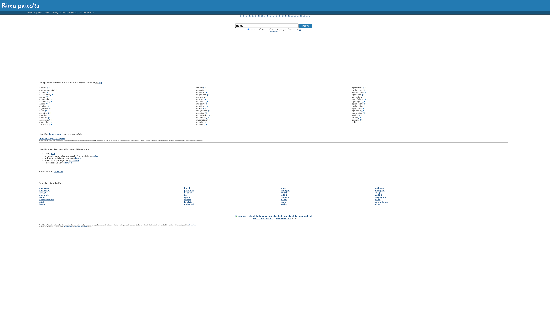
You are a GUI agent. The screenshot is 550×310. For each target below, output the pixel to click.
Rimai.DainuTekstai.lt (263, 218)
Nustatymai (274, 31)
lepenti (42, 204)
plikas (377, 199)
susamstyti (44, 190)
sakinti (284, 204)
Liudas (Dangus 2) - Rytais (52, 138)
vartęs (95, 156)
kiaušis (68, 163)
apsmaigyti (44, 188)
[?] (300, 30)
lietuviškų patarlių (80, 226)
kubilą (78, 158)
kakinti (284, 193)
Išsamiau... (193, 225)
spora (187, 197)
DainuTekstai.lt (283, 218)
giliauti (378, 204)
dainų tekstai (55, 134)
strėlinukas (380, 188)
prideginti (285, 190)
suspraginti (380, 197)
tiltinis (42, 197)
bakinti (284, 195)
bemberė (188, 193)
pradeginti (380, 190)
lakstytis (188, 202)
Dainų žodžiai (59, 13)
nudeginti (189, 204)
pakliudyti (189, 190)
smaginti (379, 193)
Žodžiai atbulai (87, 13)
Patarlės (72, 13)
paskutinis (74, 160)
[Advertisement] (63, 57)
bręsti (187, 188)
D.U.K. (47, 13)
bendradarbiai (381, 202)
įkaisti (284, 199)
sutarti (284, 188)
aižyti (42, 202)
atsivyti (43, 193)
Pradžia (31, 13)
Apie (40, 13)
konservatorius (46, 199)
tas (185, 195)
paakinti (378, 195)
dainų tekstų (68, 226)
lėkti (53, 153)
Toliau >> (58, 171)
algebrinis (44, 195)
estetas (187, 199)
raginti (284, 202)
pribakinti (285, 197)
